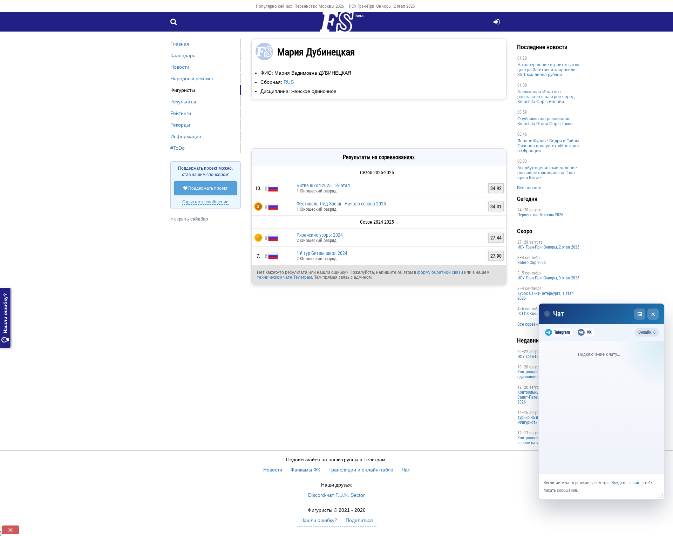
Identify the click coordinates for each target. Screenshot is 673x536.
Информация (185, 136)
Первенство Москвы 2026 (319, 6)
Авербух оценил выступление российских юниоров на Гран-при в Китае (547, 172)
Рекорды (180, 125)
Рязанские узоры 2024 (320, 235)
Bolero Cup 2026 (531, 262)
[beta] (336, 26)
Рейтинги (180, 113)
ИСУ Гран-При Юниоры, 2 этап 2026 (382, 6)
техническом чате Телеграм (284, 277)
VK (589, 332)
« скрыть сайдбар (189, 219)
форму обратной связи (440, 272)
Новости (179, 67)
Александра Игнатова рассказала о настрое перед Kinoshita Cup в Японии (546, 96)
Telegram (562, 332)
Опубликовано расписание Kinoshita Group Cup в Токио (545, 121)
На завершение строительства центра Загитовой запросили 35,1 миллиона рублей (548, 69)
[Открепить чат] (639, 314)
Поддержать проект (205, 188)
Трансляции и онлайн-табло (360, 470)
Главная (179, 44)
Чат (406, 470)
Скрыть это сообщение (205, 201)
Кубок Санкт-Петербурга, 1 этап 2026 (545, 296)
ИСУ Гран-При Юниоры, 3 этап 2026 (548, 278)
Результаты (183, 101)
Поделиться (359, 520)
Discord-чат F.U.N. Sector (336, 495)
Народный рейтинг (191, 78)
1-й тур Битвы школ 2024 (322, 253)
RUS (289, 82)
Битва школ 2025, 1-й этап (323, 185)
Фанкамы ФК (305, 470)
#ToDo (177, 148)
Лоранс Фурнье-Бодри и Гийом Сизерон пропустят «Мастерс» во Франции (548, 145)
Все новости (529, 187)
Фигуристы (182, 90)
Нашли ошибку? (5, 317)
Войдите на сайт (626, 482)
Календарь (182, 55)
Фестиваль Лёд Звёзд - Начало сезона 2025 (341, 203)
